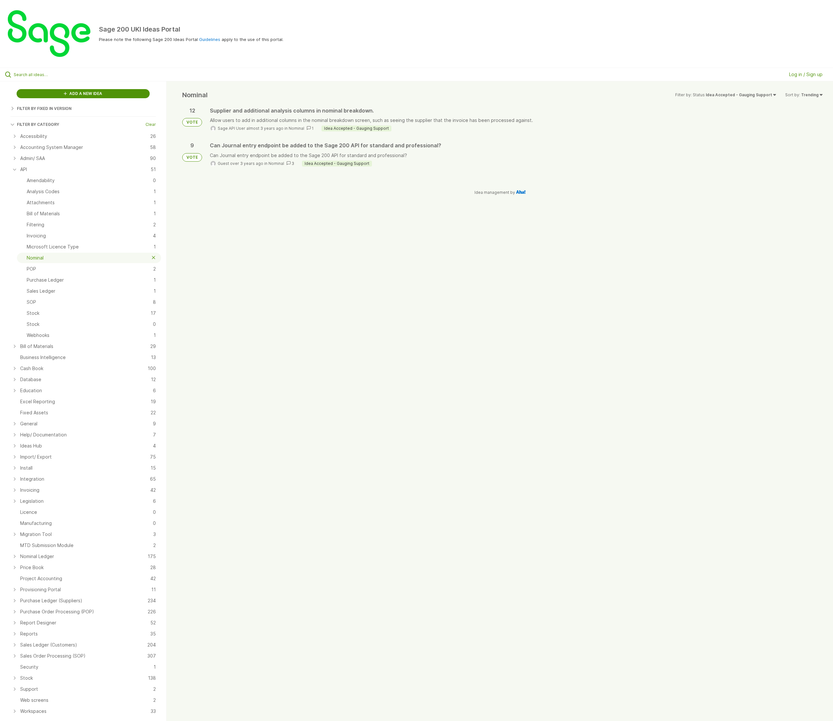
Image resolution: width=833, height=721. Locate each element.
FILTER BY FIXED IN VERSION (44, 108)
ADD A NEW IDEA (85, 93)
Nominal (296, 128)
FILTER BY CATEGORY (38, 124)
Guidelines (209, 39)
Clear (150, 124)
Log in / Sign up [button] (806, 74)
